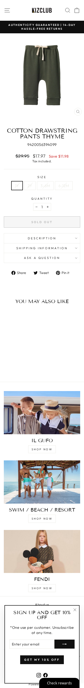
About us (42, 604)
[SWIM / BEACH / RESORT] (42, 482)
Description (42, 238)
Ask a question (42, 258)
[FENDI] (42, 551)
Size (42, 177)
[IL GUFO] (42, 412)
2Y (30, 185)
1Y (17, 185)
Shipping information (42, 248)
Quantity (42, 198)
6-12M (63, 185)
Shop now (42, 449)
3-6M (45, 185)
